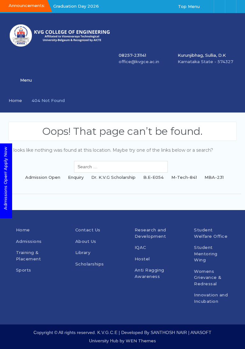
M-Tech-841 (184, 177)
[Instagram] (219, 7)
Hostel (142, 258)
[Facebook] (208, 7)
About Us (85, 241)
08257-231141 (132, 55)
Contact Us (87, 229)
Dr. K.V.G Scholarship (113, 177)
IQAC (140, 247)
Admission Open (42, 177)
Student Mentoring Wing (206, 253)
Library (83, 252)
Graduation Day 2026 (76, 6)
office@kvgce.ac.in (139, 61)
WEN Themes (141, 340)
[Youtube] (230, 7)
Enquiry (76, 177)
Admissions (29, 241)
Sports (23, 270)
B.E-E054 (153, 177)
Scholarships (89, 263)
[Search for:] (122, 167)
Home (23, 229)
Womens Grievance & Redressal (208, 277)
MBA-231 (214, 177)
